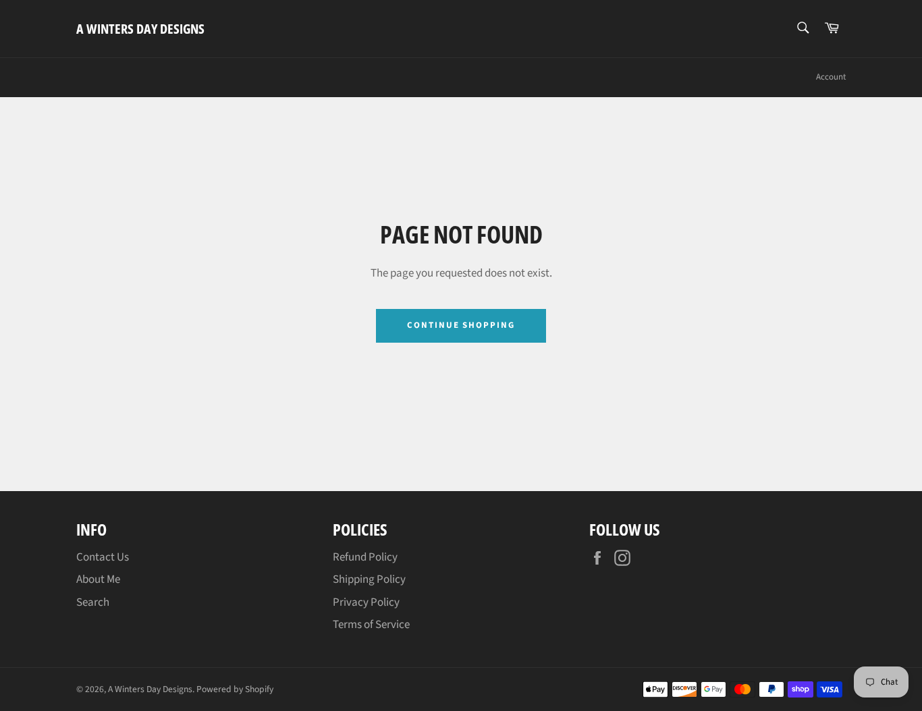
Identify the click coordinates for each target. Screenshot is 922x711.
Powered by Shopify (234, 689)
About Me (98, 579)
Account (831, 77)
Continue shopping (461, 325)
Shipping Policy (369, 579)
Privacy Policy (366, 602)
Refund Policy (365, 557)
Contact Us (102, 557)
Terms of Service (371, 625)
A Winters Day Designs (140, 29)
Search (92, 602)
